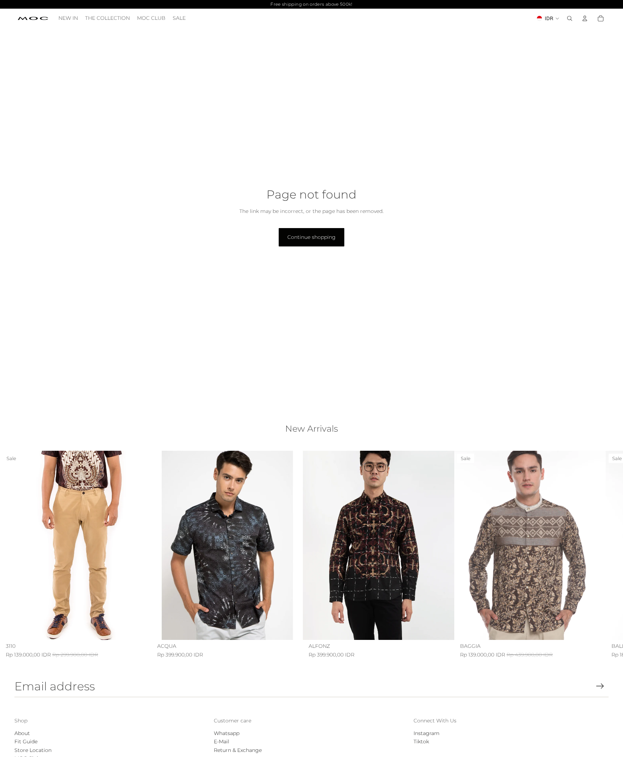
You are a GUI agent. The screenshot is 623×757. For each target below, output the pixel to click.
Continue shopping (311, 237)
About (22, 733)
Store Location (33, 750)
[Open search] (570, 18)
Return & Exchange (238, 750)
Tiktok (421, 741)
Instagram (426, 733)
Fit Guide (25, 741)
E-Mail (221, 741)
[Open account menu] (585, 18)
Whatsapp (226, 733)
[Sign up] (600, 686)
